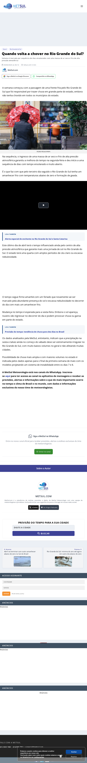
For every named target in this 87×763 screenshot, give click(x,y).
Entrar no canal (45, 452)
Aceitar (74, 752)
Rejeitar (74, 756)
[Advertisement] (43, 29)
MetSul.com (13, 70)
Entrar (6, 594)
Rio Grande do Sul (15, 49)
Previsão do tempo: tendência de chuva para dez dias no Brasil (34, 331)
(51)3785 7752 (18, 747)
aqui (7, 376)
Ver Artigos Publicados (50, 507)
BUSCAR (45, 533)
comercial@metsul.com (34, 747)
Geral (5, 49)
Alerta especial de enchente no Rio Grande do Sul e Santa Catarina (36, 239)
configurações (39, 757)
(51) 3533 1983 (5, 747)
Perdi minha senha (18, 594)
